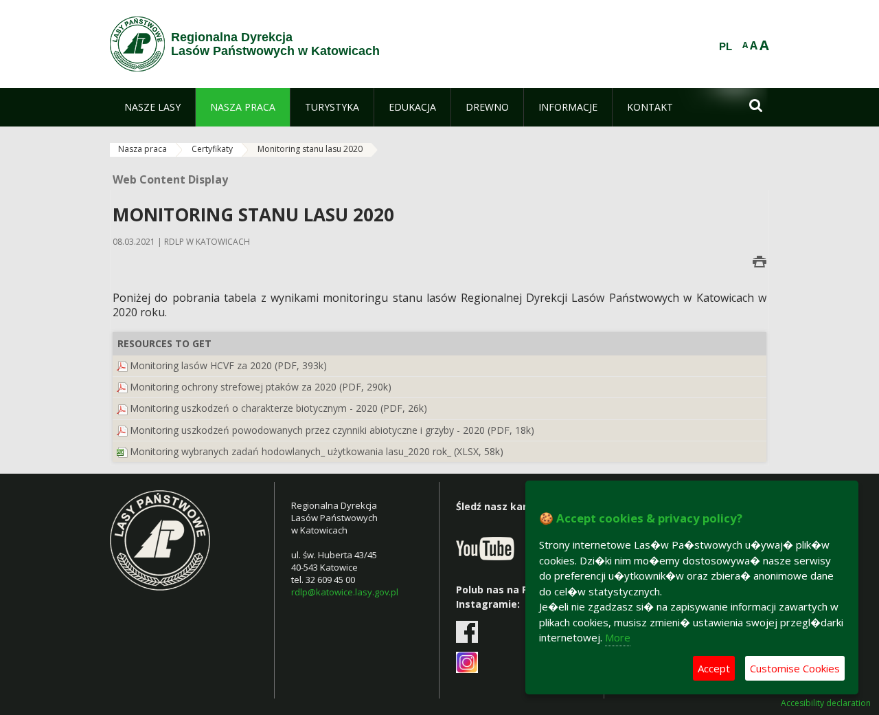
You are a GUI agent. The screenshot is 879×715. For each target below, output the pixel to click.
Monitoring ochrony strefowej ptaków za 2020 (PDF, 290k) (260, 386)
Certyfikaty (212, 149)
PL (725, 46)
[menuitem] (152, 107)
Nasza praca (142, 149)
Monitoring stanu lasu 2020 (310, 149)
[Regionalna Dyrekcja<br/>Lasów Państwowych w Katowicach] (137, 44)
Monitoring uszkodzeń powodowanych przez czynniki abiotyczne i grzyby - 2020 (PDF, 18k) (332, 430)
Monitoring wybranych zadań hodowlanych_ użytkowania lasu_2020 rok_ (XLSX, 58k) (316, 451)
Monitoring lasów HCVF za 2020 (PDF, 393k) (228, 365)
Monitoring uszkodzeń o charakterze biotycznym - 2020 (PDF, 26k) (278, 408)
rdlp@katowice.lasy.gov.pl (344, 592)
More (617, 637)
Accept (714, 668)
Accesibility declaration (826, 703)
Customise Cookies (795, 668)
